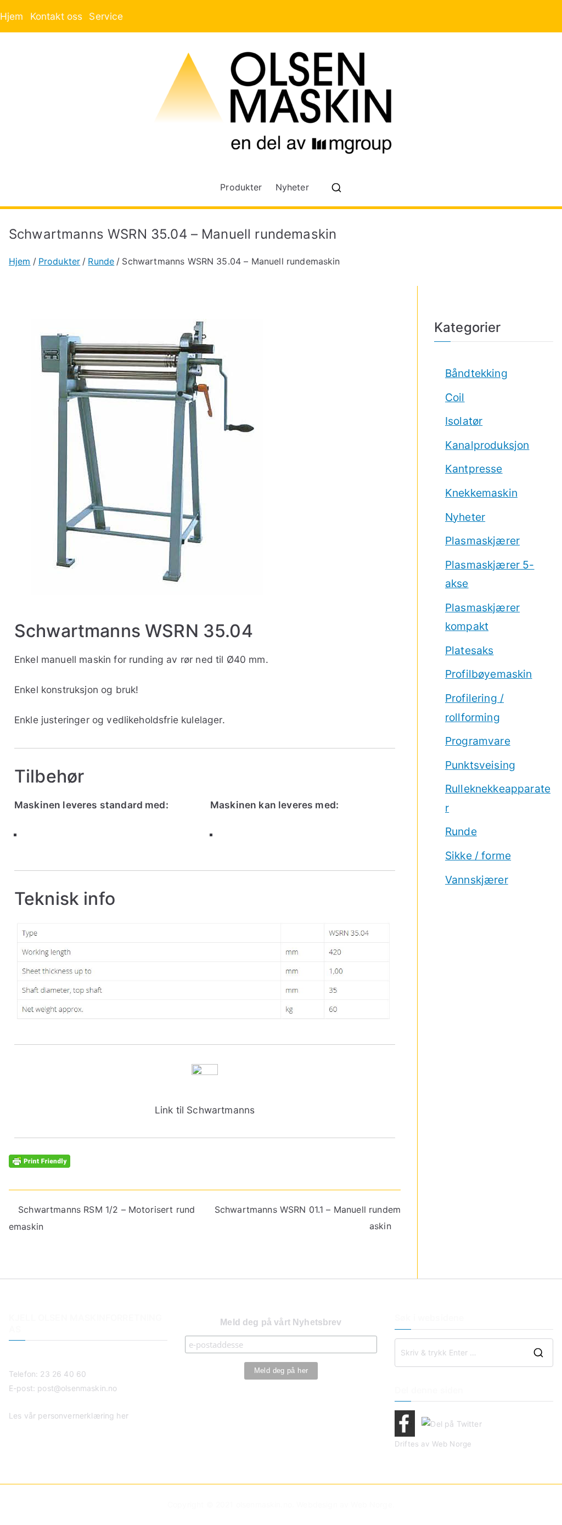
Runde (461, 831)
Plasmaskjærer (482, 540)
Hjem (12, 16)
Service (106, 16)
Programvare (477, 740)
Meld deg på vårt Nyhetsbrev (280, 1322)
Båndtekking (476, 373)
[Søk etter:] (474, 1352)
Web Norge (451, 1443)
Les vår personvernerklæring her (68, 1415)
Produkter (241, 187)
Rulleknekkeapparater (497, 798)
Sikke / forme (478, 855)
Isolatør (463, 420)
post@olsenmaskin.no (77, 1388)
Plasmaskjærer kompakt (482, 617)
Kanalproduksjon (487, 445)
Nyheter (292, 187)
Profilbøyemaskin (488, 673)
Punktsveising (480, 765)
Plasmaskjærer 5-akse (490, 574)
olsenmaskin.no (264, 1504)
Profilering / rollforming (474, 707)
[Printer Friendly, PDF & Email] (39, 1159)
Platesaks (469, 650)
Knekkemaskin (481, 492)
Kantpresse (474, 468)
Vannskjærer (476, 879)
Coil (455, 397)
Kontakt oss (56, 16)
